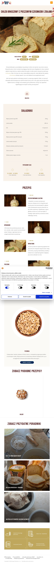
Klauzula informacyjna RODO (33, 558)
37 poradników (16, 557)
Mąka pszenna (33, 59)
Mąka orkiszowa (24, 59)
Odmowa (10, 296)
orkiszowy (8, 73)
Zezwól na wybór (27, 296)
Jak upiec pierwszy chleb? (28, 557)
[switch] (20, 288)
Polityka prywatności (19, 558)
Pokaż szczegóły (46, 292)
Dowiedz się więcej (27, 362)
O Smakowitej (8, 558)
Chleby (24, 56)
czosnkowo (12, 75)
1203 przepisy (7, 557)
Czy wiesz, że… (40, 557)
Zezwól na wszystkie (44, 296)
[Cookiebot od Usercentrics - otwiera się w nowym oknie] (46, 268)
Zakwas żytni (35, 56)
